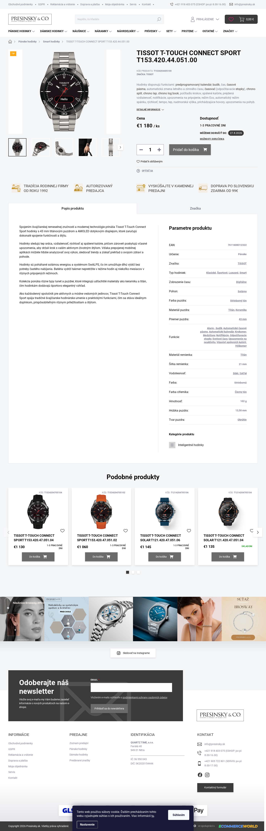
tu (152, 816)
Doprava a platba (90, 4)
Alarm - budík (214, 328)
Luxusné (233, 272)
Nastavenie (87, 824)
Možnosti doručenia (212, 139)
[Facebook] (200, 774)
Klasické (211, 272)
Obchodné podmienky (20, 4)
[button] (127, 572)
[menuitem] (22, 31)
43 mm (243, 319)
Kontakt (146, 4)
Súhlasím (179, 815)
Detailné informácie (148, 109)
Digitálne (241, 282)
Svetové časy (219, 338)
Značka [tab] (195, 208)
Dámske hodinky (78, 754)
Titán (231, 309)
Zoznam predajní (78, 743)
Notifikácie (222, 335)
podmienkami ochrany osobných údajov (145, 697)
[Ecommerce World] (237, 826)
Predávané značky (79, 760)
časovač (210, 89)
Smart (243, 272)
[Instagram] (207, 774)
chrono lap (150, 93)
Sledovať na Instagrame (136, 653)
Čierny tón (241, 391)
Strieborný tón (238, 300)
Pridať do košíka (186, 150)
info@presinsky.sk (214, 744)
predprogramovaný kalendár (193, 84)
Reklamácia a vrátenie (62, 4)
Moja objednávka (114, 4)
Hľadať (159, 19)
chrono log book (168, 93)
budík (216, 84)
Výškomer (241, 345)
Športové (222, 272)
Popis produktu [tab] (73, 208)
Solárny (242, 291)
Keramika (241, 309)
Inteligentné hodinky (191, 445)
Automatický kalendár (221, 331)
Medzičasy (209, 335)
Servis (133, 4)
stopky (240, 89)
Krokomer (240, 331)
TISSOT (242, 263)
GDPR (41, 4)
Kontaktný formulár (215, 787)
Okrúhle (242, 419)
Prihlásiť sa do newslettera (109, 708)
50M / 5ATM (240, 373)
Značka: (145, 74)
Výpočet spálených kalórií (231, 342)
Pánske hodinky (78, 749)
